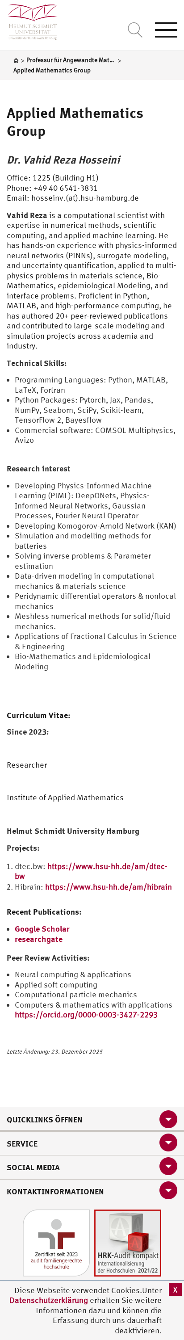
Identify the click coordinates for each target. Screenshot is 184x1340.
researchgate (39, 939)
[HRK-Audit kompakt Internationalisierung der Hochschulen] (127, 1242)
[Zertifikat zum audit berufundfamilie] (56, 1242)
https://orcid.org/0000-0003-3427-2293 (86, 1014)
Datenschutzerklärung (48, 1300)
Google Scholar (42, 928)
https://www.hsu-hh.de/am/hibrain (108, 886)
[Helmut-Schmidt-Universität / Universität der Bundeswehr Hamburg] (29, 20)
